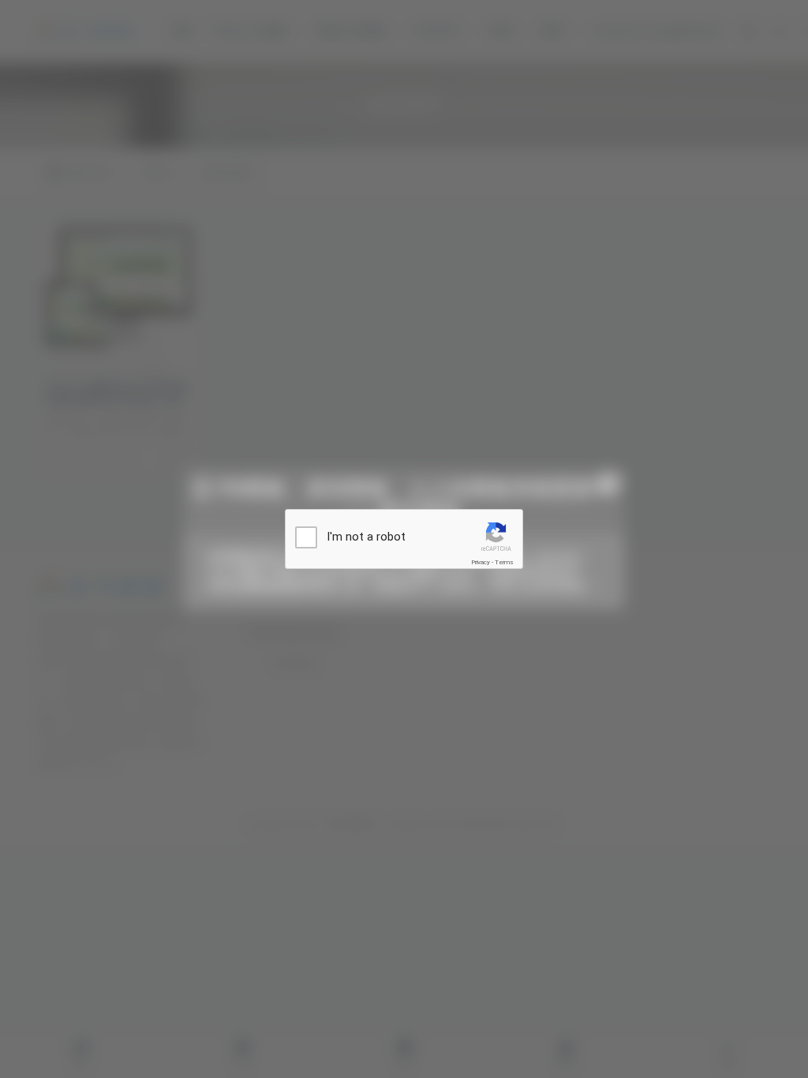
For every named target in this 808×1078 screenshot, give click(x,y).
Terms (504, 562)
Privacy (480, 562)
